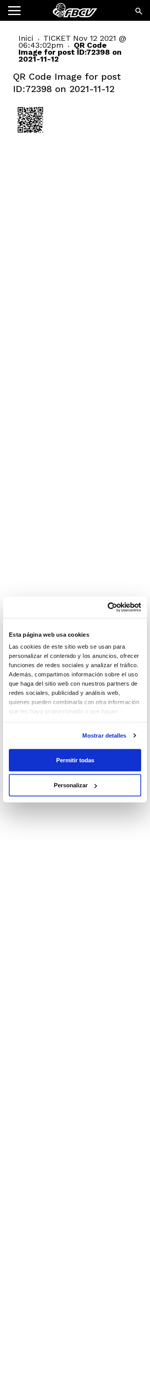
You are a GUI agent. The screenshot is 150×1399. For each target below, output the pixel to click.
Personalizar (71, 785)
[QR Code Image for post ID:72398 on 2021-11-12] (30, 135)
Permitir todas (75, 760)
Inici (25, 38)
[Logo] (54, 13)
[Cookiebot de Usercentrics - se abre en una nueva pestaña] (108, 607)
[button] (139, 11)
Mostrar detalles (104, 735)
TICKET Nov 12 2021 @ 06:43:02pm (72, 42)
